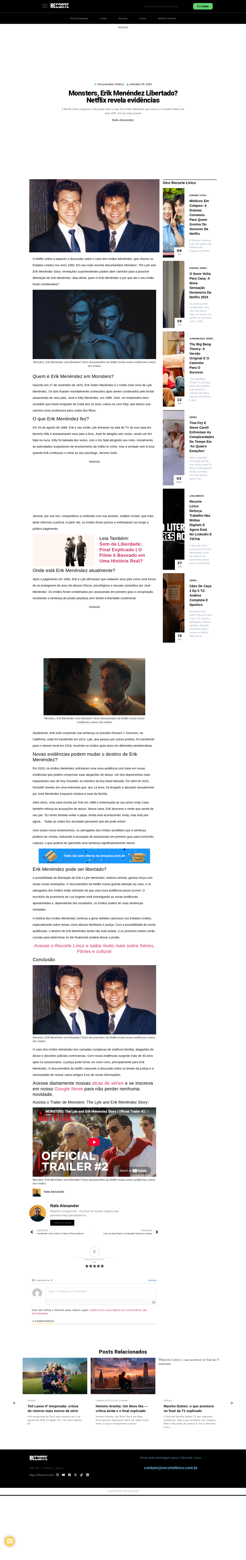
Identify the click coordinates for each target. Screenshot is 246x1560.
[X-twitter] (75, 1475)
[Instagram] (57, 1475)
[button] (44, 5)
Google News (69, 1088)
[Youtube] (63, 1475)
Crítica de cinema (48, 1401)
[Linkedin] (88, 1475)
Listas (103, 18)
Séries (203, 268)
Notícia (119, 84)
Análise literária (167, 18)
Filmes (168, 1401)
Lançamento (196, 496)
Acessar (152, 1280)
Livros (142, 18)
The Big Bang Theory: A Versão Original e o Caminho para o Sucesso (200, 358)
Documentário (105, 84)
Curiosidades (197, 339)
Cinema (32, 1401)
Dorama (123, 18)
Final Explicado (79, 18)
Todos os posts (62, 1222)
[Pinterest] (69, 1475)
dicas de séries (108, 1083)
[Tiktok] (81, 1475)
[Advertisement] (123, 52)
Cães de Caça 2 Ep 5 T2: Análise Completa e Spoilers (200, 595)
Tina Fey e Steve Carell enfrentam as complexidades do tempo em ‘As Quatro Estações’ (201, 437)
